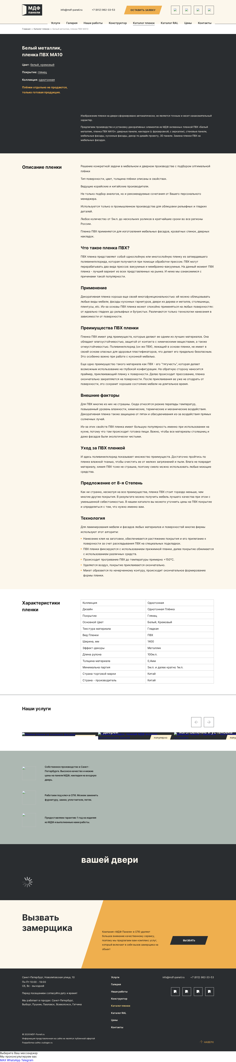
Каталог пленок (144, 23)
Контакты (204, 23)
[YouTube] (209, 10)
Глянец (42, 72)
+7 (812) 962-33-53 (202, 977)
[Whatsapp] (186, 10)
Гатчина (77, 1004)
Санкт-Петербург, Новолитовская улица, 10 (48, 977)
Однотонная (47, 79)
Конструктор (118, 23)
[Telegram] (175, 10)
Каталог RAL (169, 23)
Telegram (27, 1060)
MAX (3, 1060)
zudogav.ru (47, 1042)
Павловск (49, 1004)
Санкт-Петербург (62, 1000)
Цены (188, 23)
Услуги (55, 23)
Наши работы (93, 23)
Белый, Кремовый (42, 64)
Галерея (71, 23)
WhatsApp (13, 1060)
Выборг (26, 1004)
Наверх (209, 1042)
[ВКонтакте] (198, 10)
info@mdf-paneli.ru (71, 9)
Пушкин (37, 1004)
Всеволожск (63, 1004)
